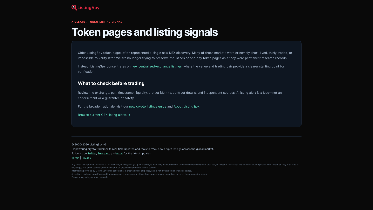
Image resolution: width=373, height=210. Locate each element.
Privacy (86, 157)
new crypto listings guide (147, 106)
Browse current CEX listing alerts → (104, 115)
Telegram (103, 153)
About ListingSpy (186, 106)
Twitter (92, 153)
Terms (75, 157)
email (119, 153)
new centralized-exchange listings (157, 66)
